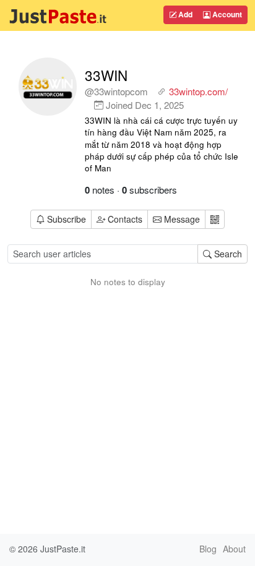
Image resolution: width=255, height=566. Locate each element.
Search (227, 253)
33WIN (106, 75)
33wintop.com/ (198, 91)
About (234, 548)
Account (226, 14)
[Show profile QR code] (215, 219)
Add (184, 14)
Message (181, 219)
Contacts (125, 219)
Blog (208, 548)
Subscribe (66, 219)
